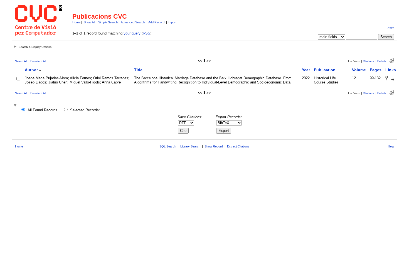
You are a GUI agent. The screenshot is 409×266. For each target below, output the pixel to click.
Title (138, 70)
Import (172, 22)
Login (390, 27)
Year (306, 70)
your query (132, 33)
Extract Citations (238, 146)
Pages (375, 70)
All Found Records (42, 110)
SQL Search (167, 146)
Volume (359, 70)
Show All (89, 22)
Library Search (190, 146)
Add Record (156, 22)
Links (390, 70)
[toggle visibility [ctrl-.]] (16, 105)
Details (381, 61)
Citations (368, 61)
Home (76, 22)
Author (31, 70)
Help (391, 146)
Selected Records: (85, 110)
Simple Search (108, 22)
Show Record (213, 146)
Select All (21, 61)
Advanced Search (133, 22)
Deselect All (38, 61)
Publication (325, 70)
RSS (146, 33)
